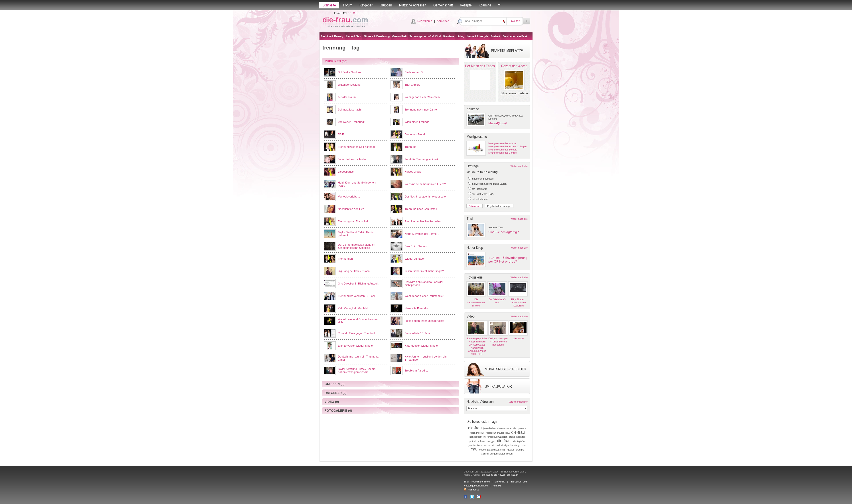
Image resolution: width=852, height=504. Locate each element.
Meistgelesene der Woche (502, 143)
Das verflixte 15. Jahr (417, 333)
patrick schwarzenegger (482, 441)
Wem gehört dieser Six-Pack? (422, 97)
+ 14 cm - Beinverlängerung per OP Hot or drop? (507, 259)
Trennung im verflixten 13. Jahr (356, 296)
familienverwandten (497, 436)
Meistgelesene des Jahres (502, 152)
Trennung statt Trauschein (353, 221)
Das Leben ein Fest (515, 36)
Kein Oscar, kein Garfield (353, 308)
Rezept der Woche (514, 66)
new (507, 432)
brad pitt (520, 449)
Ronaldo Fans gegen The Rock (357, 333)
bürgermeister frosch (501, 453)
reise (523, 445)
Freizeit (495, 36)
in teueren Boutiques (483, 178)
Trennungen (345, 258)
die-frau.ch (512, 474)
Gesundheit (399, 36)
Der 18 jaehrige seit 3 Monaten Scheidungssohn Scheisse (356, 246)
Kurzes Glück (413, 171)
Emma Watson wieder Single (355, 345)
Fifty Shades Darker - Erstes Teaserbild (518, 302)
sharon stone (504, 428)
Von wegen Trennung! (351, 122)
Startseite (329, 5)
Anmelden (443, 21)
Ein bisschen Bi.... (415, 72)
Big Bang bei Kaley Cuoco (354, 271)
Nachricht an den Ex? (351, 209)
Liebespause (346, 171)
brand (512, 436)
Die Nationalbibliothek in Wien (476, 302)
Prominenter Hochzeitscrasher (423, 221)
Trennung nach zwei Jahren (421, 109)
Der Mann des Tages (480, 66)
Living (460, 36)
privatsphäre (518, 441)
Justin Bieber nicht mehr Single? (424, 271)
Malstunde (518, 338)
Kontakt (497, 485)
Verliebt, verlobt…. (349, 196)
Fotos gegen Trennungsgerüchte (424, 320)
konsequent (475, 436)
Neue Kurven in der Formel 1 (422, 233)
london (482, 449)
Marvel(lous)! (497, 123)
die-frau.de (499, 474)
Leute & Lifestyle (477, 36)
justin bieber (489, 428)
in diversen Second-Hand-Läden (489, 183)
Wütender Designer (349, 84)
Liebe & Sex (353, 36)
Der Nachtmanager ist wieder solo (425, 196)
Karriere (448, 36)
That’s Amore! (413, 84)
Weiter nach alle (519, 166)
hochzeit (520, 436)
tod (498, 445)
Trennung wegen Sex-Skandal (356, 146)
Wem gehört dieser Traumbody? (424, 296)
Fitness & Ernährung (377, 36)
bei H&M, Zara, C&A (482, 194)
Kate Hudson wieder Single (421, 345)
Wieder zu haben (415, 258)
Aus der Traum (347, 97)
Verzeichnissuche (518, 401)
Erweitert (514, 21)
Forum (347, 5)
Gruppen (386, 5)
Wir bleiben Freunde (417, 122)
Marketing (500, 481)
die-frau (475, 428)
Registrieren (424, 21)
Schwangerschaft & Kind (425, 36)
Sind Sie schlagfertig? (503, 232)
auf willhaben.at (480, 199)
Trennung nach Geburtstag (421, 209)
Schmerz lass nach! (349, 109)
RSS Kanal (473, 489)
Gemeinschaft (443, 5)
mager (500, 432)
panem (522, 428)
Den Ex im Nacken (416, 246)
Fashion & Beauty (332, 36)
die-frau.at (487, 474)
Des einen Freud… (416, 134)
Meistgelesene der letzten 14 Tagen (507, 146)
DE (349, 13)
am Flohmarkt (479, 189)
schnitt (491, 445)
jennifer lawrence (478, 445)
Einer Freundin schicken (477, 481)
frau (474, 449)
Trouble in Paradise (416, 370)
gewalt (510, 449)
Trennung (410, 146)
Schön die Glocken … (351, 72)
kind (515, 428)
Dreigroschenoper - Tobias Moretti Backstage (498, 341)
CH (355, 13)
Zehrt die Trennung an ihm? (421, 159)
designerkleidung (510, 445)
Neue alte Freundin (416, 308)
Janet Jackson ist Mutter (352, 159)
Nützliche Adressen (412, 5)
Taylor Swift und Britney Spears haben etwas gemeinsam (356, 371)
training (485, 453)
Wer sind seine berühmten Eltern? (425, 184)
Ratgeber (366, 5)
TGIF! (341, 134)
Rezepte (466, 5)
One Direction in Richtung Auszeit (358, 283)
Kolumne (485, 5)
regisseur (491, 432)
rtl (484, 436)
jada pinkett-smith (496, 449)
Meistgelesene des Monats (502, 149)
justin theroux (477, 432)
